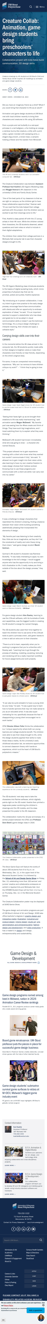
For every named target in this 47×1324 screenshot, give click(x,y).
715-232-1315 (18, 1134)
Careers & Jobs (10, 1274)
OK (3, 1320)
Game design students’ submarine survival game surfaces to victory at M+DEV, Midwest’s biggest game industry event (20, 1091)
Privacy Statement (18, 1222)
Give (34, 1281)
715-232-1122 (23, 1213)
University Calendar (11, 1277)
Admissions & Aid (11, 1250)
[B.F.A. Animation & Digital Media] (14, 1151)
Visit (34, 1276)
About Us (8, 1261)
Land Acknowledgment (35, 1222)
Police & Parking (10, 1282)
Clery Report (9, 1285)
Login (34, 1286)
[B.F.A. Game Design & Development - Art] (14, 1178)
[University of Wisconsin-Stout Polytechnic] (23, 1207)
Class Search (30, 1255)
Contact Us (8, 1222)
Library (7, 1279)
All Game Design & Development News (22, 962)
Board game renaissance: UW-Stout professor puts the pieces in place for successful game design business (21, 1044)
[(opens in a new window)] (10, 90)
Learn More (9, 1165)
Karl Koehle (17, 1127)
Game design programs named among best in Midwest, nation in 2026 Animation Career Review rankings (22, 998)
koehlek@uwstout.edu (21, 1136)
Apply (34, 1271)
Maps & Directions (32, 1253)
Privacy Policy (8, 1305)
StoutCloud (30, 1258)
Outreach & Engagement (13, 1258)
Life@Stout (8, 1255)
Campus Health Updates (34, 1250)
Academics (9, 1253)
